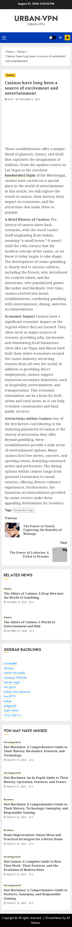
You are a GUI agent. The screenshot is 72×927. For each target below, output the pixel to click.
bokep (8, 701)
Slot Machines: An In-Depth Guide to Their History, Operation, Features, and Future (36, 780)
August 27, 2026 (16, 786)
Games (10, 75)
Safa (10, 99)
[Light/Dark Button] (52, 37)
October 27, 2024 (17, 602)
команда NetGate (15, 677)
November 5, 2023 (29, 99)
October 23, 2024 (17, 631)
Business (9, 799)
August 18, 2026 (16, 903)
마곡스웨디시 (12, 715)
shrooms (9, 668)
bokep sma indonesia (17, 692)
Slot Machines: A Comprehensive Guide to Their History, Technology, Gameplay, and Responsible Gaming (36, 808)
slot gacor (10, 687)
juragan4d (10, 706)
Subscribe (67, 37)
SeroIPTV (10, 696)
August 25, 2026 (16, 817)
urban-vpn (36, 18)
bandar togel (12, 682)
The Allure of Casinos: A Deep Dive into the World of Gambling (34, 595)
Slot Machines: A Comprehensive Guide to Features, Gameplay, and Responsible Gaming (35, 894)
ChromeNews (53, 918)
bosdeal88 (10, 663)
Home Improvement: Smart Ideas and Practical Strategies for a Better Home (33, 837)
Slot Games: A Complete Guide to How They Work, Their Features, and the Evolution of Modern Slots (32, 865)
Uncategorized (12, 742)
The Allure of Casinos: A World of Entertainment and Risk (29, 624)
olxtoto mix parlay (14, 673)
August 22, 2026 (16, 874)
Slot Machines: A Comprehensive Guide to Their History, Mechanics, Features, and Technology (35, 751)
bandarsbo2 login (23, 510)
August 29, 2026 (16, 760)
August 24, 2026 (16, 844)
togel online (11, 710)
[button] (4, 37)
